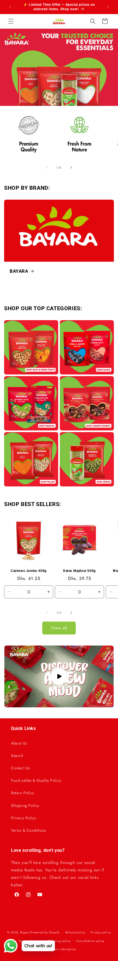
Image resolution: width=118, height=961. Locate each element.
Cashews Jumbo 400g (29, 571)
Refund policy (75, 932)
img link (31, 324)
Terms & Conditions (28, 830)
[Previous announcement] (10, 7)
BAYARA (19, 271)
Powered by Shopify (45, 932)
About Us (19, 743)
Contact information (61, 949)
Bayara (25, 932)
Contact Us (20, 768)
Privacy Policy (23, 818)
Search (17, 755)
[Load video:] (59, 676)
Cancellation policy (90, 941)
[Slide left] (47, 167)
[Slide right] (71, 167)
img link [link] (12, 113)
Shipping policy (59, 941)
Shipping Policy (25, 805)
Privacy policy (101, 932)
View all (59, 628)
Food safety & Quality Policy (36, 780)
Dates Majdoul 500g (79, 571)
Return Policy (22, 793)
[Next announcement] (108, 7)
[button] (11, 21)
